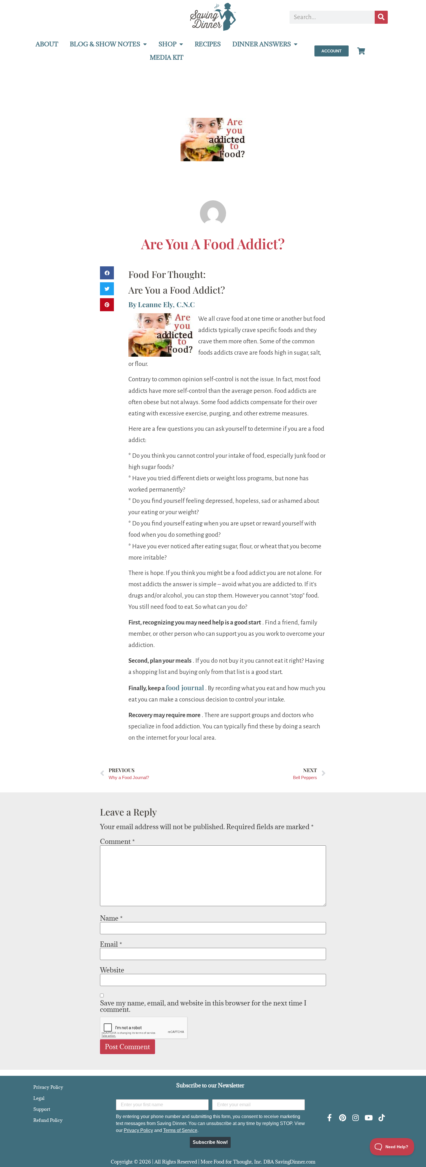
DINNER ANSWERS (261, 44)
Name (111, 918)
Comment (117, 841)
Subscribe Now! (210, 1142)
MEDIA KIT (166, 57)
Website (112, 970)
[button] (107, 272)
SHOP (167, 44)
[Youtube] (368, 1117)
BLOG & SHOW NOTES (105, 44)
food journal (185, 687)
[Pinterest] (342, 1117)
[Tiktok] (381, 1117)
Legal (38, 1098)
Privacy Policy (48, 1087)
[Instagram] (355, 1117)
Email (111, 944)
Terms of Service (180, 1130)
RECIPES (208, 44)
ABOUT (47, 44)
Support (41, 1109)
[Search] (381, 17)
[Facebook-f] (329, 1117)
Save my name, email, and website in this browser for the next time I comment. (203, 1006)
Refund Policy (48, 1120)
